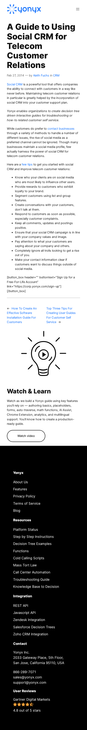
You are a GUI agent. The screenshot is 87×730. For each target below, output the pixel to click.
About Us (20, 482)
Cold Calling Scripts (28, 558)
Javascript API (24, 613)
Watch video (26, 436)
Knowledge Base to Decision (36, 587)
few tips (27, 164)
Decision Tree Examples (32, 544)
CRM (56, 75)
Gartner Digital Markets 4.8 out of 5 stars (31, 704)
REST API (20, 606)
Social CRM (14, 84)
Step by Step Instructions (33, 537)
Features (20, 489)
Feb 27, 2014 (15, 75)
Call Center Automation (31, 572)
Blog (16, 511)
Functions (21, 551)
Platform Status (25, 530)
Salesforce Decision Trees (34, 627)
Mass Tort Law (25, 565)
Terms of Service (26, 503)
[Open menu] (77, 9)
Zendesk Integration (29, 620)
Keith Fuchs (41, 75)
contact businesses (61, 128)
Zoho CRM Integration (30, 634)
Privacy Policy (24, 496)
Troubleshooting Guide (31, 579)
